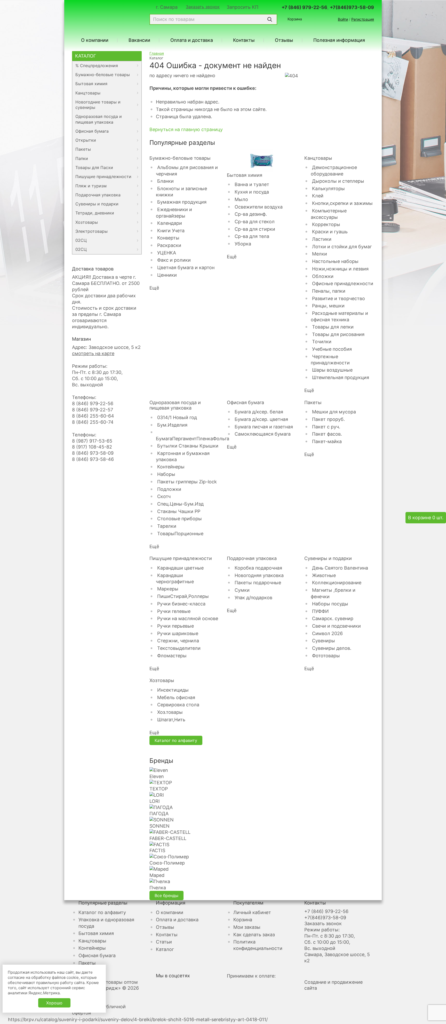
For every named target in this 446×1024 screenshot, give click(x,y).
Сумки (242, 590)
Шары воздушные (332, 370)
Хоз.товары (170, 712)
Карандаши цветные (180, 568)
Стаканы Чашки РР (178, 511)
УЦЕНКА (166, 252)
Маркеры (167, 588)
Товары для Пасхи (94, 167)
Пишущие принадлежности (103, 176)
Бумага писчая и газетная (264, 426)
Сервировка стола (178, 704)
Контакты (244, 40)
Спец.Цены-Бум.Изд (180, 504)
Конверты (168, 238)
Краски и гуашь (330, 231)
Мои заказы (246, 927)
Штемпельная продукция (340, 377)
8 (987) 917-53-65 (92, 441)
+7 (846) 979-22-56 (304, 7)
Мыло (241, 199)
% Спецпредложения (96, 65)
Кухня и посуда (252, 192)
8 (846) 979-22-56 (92, 403)
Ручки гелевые (173, 611)
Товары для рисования (338, 334)
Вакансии (139, 40)
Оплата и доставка (191, 40)
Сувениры (323, 640)
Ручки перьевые (175, 626)
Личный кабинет (252, 912)
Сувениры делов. (331, 648)
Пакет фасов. (327, 434)
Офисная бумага (92, 131)
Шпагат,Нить (171, 719)
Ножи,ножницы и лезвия (340, 268)
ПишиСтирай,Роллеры (183, 596)
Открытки (85, 140)
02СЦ (81, 240)
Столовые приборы (179, 518)
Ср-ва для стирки (255, 229)
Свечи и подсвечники (336, 626)
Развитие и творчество (338, 298)
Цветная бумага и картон (185, 267)
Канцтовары (87, 92)
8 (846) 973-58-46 (93, 459)
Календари (169, 223)
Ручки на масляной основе (187, 618)
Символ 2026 (327, 633)
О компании (94, 40)
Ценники (167, 275)
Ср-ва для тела (252, 236)
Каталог (85, 56)
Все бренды (166, 895)
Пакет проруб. (328, 419)
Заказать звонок (203, 7)
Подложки (169, 489)
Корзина (295, 19)
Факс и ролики (174, 260)
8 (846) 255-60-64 (93, 416)
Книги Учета (171, 230)
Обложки (322, 276)
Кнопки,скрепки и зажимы (342, 203)
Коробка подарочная (258, 568)
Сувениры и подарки (96, 203)
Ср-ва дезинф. (251, 214)
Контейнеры (171, 466)
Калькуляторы (328, 188)
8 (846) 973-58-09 (93, 453)
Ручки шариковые (177, 633)
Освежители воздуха (259, 207)
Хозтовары (86, 222)
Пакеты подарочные (258, 582)
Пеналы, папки (328, 291)
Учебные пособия (332, 349)
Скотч (164, 496)
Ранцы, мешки (328, 305)
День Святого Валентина (340, 568)
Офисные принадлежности (342, 283)
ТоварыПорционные (180, 533)
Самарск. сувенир (332, 618)
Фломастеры (172, 655)
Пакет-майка (327, 441)
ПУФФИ (320, 611)
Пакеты (83, 149)
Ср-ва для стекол (255, 221)
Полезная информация (339, 40)
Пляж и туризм (91, 185)
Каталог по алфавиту (176, 740)
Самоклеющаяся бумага (263, 434)
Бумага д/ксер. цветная (261, 419)
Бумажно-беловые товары (102, 74)
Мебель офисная (176, 697)
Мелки (319, 254)
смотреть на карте (93, 353)
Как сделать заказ (254, 934)
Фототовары (326, 655)
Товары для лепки (333, 327)
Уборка (243, 243)
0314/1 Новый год (177, 417)
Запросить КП (242, 7)
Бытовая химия (91, 83)
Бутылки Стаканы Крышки (187, 446)
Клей (317, 195)
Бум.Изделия (172, 425)
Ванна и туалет (252, 184)
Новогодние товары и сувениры (98, 104)
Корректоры (326, 224)
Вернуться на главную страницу (186, 129)
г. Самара (167, 7)
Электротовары (91, 231)
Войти (343, 19)
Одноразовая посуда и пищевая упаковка (98, 119)
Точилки (321, 341)
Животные (324, 575)
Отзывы (284, 40)
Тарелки (166, 526)
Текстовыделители (179, 648)
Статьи (164, 942)
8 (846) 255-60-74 (93, 422)
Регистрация (362, 19)
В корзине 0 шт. (425, 517)
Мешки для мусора (334, 411)
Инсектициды (173, 690)
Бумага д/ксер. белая (259, 411)
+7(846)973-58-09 (352, 7)
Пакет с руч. (326, 426)
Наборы (166, 474)
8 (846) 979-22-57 (92, 409)
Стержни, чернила (178, 640)
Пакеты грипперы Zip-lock (187, 481)
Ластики (321, 239)
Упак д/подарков (253, 597)
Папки (81, 158)
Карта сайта (85, 994)
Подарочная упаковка (98, 194)
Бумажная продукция (181, 202)
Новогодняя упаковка (259, 575)
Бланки (165, 181)
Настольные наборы (335, 261)
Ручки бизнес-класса (181, 603)
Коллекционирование (336, 582)
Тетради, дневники (94, 212)
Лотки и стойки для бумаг (342, 246)
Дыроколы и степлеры (338, 181)
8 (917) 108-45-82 (92, 447)
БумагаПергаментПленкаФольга (192, 438)
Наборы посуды (330, 603)
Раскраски (169, 245)
